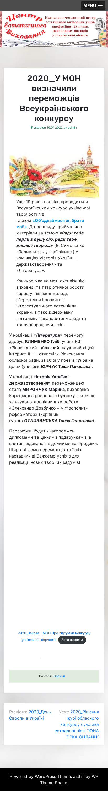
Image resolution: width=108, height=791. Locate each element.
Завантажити (72, 640)
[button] (93, 5)
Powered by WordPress (33, 776)
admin (72, 127)
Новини (59, 676)
